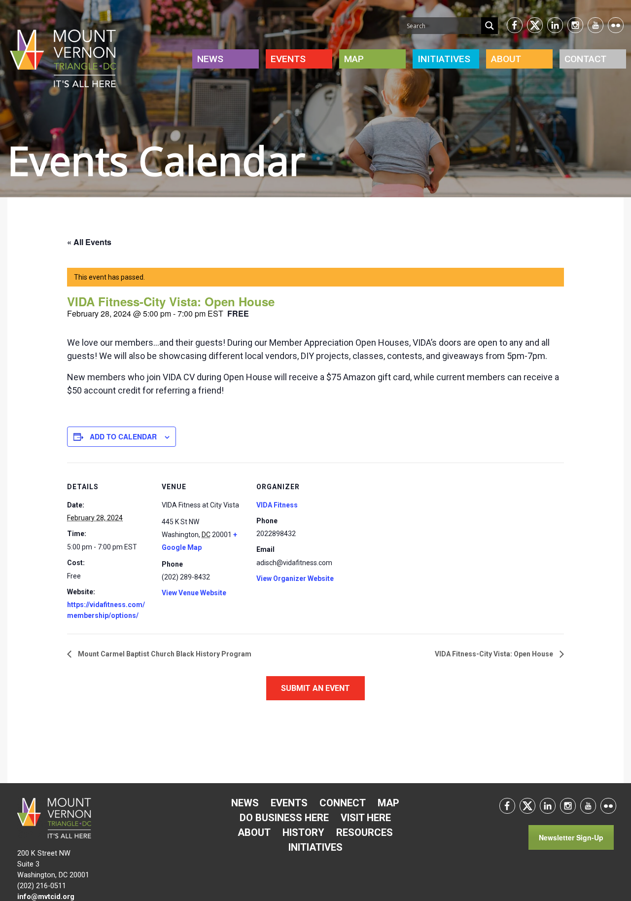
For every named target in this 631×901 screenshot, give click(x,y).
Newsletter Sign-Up (571, 837)
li (555, 25)
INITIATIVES (444, 59)
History (303, 832)
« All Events (89, 242)
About (506, 59)
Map (354, 59)
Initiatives (315, 847)
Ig (575, 25)
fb (514, 25)
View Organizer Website (295, 578)
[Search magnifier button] (489, 25)
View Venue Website (194, 593)
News (210, 59)
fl (608, 805)
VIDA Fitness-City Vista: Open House (495, 654)
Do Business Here (284, 818)
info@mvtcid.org (45, 897)
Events (288, 59)
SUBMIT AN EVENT (315, 688)
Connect (342, 803)
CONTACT (585, 59)
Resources (364, 832)
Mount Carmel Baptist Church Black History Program (163, 654)
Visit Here (366, 818)
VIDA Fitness (277, 505)
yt (595, 25)
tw (534, 25)
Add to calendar (123, 436)
